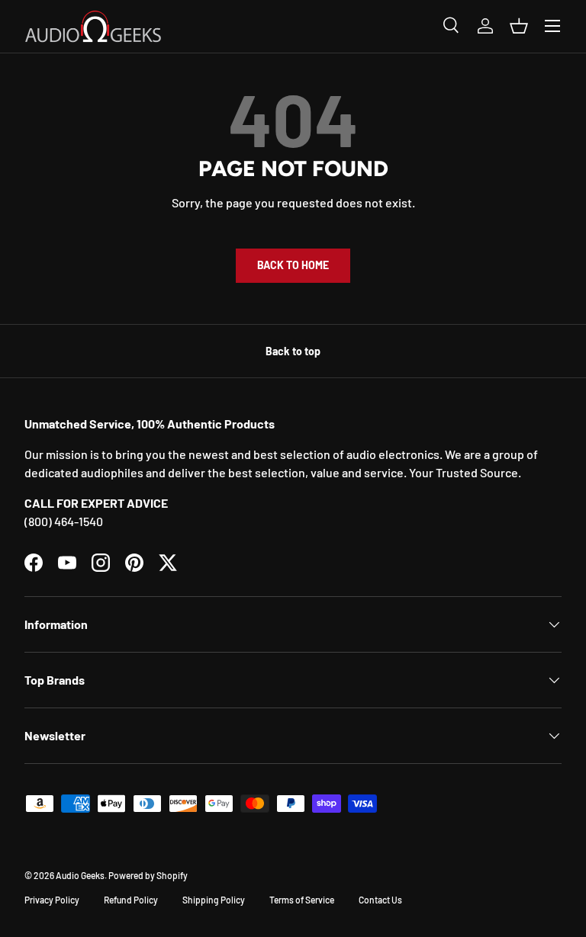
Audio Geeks (80, 875)
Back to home (293, 264)
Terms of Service (301, 899)
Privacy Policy (51, 899)
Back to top (293, 351)
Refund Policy (131, 899)
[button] (519, 26)
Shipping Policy (213, 899)
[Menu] (552, 26)
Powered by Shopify (148, 875)
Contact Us (380, 899)
